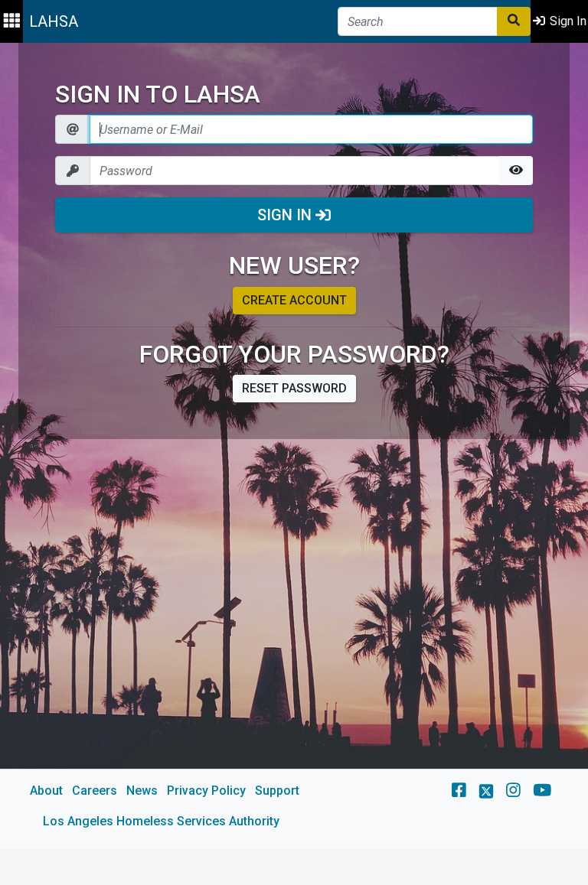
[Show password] (516, 170)
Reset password (294, 388)
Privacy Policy (206, 790)
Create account (294, 300)
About (46, 790)
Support (277, 790)
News (142, 790)
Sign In (286, 215)
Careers (94, 790)
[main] (294, 446)
